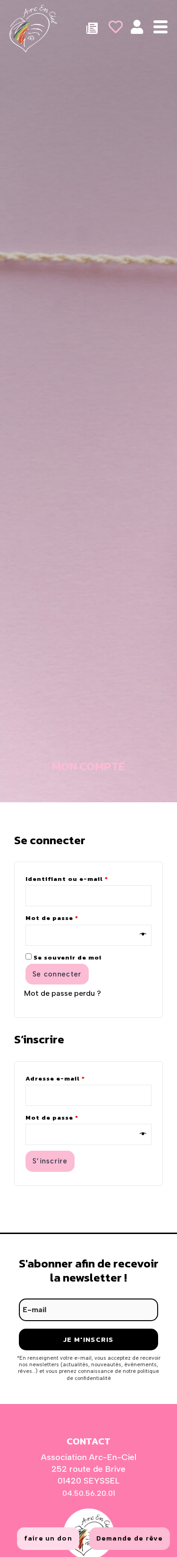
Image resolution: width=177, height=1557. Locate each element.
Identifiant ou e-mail (87, 878)
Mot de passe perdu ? (62, 993)
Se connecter (57, 974)
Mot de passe (72, 917)
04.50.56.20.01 (88, 1493)
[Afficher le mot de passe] (143, 935)
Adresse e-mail (75, 1078)
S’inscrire (50, 1161)
